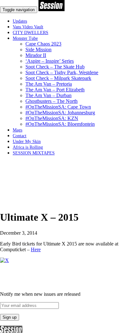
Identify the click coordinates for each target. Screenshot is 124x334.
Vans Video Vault (28, 27)
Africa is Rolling (28, 147)
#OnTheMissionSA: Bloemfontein (60, 124)
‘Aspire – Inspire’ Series (49, 61)
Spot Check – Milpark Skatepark (58, 78)
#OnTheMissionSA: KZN (51, 118)
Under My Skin (27, 141)
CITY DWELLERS (30, 32)
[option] (62, 202)
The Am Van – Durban (48, 95)
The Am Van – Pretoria (48, 84)
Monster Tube (25, 38)
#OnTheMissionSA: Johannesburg (60, 112)
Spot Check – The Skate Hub (55, 66)
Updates (20, 21)
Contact (19, 135)
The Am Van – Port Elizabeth (55, 89)
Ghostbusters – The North (51, 101)
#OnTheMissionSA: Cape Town (58, 107)
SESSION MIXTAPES (34, 153)
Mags (17, 130)
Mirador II (35, 55)
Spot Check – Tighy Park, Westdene (61, 72)
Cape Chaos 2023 (43, 43)
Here (36, 249)
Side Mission (38, 49)
